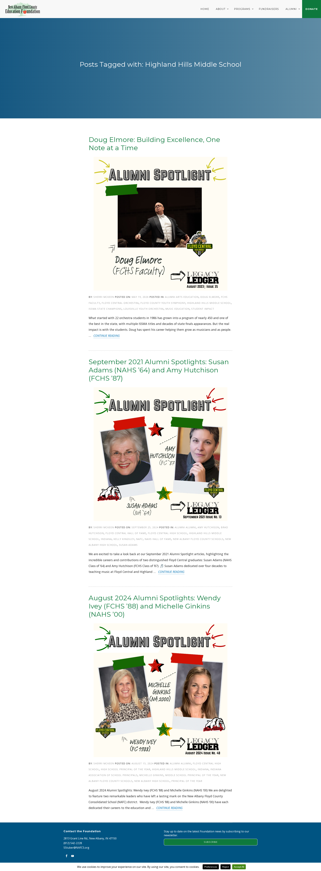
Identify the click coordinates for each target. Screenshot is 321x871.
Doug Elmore (209, 296)
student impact (202, 308)
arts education (187, 296)
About (220, 9)
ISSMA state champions (105, 308)
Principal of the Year (186, 781)
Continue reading (106, 336)
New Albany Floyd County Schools (198, 539)
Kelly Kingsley (124, 539)
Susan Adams (128, 544)
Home (204, 9)
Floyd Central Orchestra (120, 302)
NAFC (139, 539)
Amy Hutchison (208, 527)
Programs (242, 9)
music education (177, 308)
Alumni (291, 9)
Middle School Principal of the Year (192, 775)
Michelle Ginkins (151, 775)
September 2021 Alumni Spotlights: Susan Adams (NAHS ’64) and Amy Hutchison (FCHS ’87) (159, 370)
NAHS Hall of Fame (158, 539)
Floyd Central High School (167, 533)
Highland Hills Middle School (209, 302)
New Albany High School (152, 781)
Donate (311, 9)
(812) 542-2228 (73, 843)
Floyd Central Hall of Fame (125, 533)
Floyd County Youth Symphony (162, 302)
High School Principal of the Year (125, 769)
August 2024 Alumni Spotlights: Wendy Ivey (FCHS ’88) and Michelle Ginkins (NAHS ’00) (155, 606)
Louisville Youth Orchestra (143, 308)
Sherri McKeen (103, 296)
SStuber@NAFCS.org (76, 847)
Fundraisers (269, 9)
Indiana (106, 539)
